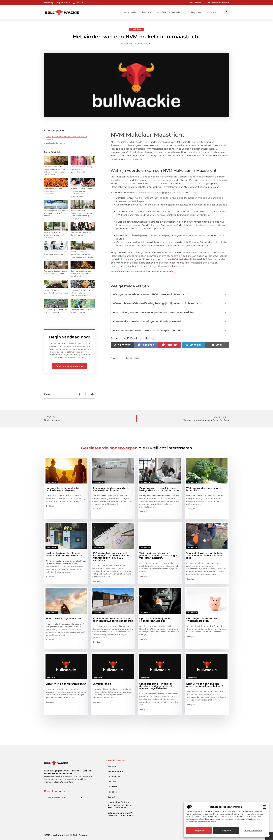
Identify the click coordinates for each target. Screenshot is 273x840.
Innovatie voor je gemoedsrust (63, 618)
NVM (137, 358)
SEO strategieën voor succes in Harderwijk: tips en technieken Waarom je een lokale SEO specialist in (110, 556)
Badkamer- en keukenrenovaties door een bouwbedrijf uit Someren (112, 619)
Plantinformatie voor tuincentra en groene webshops (53, 191)
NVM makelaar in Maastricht (189, 259)
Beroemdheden (115, 771)
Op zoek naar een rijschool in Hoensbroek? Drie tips (156, 619)
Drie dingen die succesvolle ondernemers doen (202, 619)
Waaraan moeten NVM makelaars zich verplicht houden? (170, 330)
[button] (264, 807)
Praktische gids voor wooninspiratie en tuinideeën (53, 235)
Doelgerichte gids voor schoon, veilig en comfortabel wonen (80, 292)
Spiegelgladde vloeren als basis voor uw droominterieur (110, 489)
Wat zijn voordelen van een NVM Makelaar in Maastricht (66, 137)
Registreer (196, 12)
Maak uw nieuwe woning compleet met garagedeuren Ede (81, 169)
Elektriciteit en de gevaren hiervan (66, 683)
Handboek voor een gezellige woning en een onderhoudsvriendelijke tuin (83, 254)
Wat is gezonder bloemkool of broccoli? (203, 489)
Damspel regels (101, 683)
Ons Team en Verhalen (169, 12)
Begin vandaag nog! (69, 337)
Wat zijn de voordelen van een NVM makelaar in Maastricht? (170, 294)
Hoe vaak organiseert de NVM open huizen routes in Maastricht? (170, 312)
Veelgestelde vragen (55, 143)
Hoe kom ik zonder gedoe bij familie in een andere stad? (62, 489)
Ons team (112, 787)
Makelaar (129, 358)
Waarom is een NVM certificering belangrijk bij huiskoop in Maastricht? (170, 303)
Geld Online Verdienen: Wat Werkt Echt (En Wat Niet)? (121, 814)
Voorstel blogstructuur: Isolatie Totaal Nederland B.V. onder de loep (204, 555)
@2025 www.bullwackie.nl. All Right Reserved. (66, 835)
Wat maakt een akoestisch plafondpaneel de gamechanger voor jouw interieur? (158, 555)
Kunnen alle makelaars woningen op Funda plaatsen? (170, 321)
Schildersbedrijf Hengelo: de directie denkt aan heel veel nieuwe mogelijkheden (156, 686)
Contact (211, 12)
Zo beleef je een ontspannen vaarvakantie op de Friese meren (56, 213)
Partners (146, 12)
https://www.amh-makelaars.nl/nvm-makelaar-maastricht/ (143, 271)
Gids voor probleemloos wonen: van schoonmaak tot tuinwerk (81, 273)
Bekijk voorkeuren (253, 830)
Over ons (112, 781)
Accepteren (199, 830)
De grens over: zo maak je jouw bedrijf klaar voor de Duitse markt (159, 489)
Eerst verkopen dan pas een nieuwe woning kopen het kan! (204, 684)
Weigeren (226, 830)
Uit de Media (129, 12)
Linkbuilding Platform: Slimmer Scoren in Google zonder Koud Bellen (120, 805)
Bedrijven (137, 29)
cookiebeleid (191, 822)
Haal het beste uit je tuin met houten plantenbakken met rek (64, 554)
